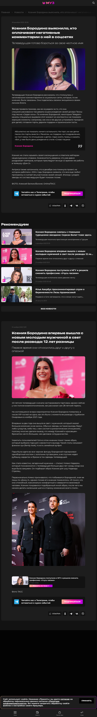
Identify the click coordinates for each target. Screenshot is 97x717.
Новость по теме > (41, 586)
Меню (15, 715)
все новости (48, 309)
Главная (5, 12)
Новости (37, 715)
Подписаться (72, 194)
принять (87, 701)
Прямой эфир (59, 715)
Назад (81, 715)
